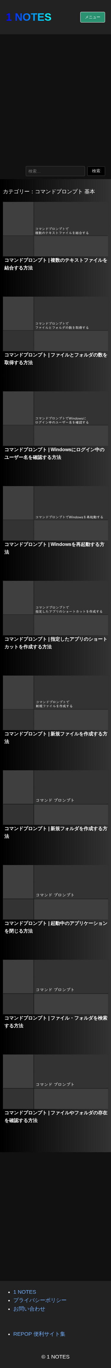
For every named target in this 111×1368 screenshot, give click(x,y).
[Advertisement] (55, 98)
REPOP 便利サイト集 (39, 1334)
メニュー (92, 17)
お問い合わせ (29, 1309)
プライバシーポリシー (40, 1300)
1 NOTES (29, 17)
